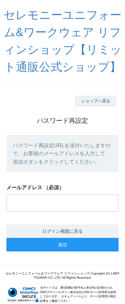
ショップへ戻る (95, 100)
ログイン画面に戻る (62, 231)
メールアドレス (24, 187)
